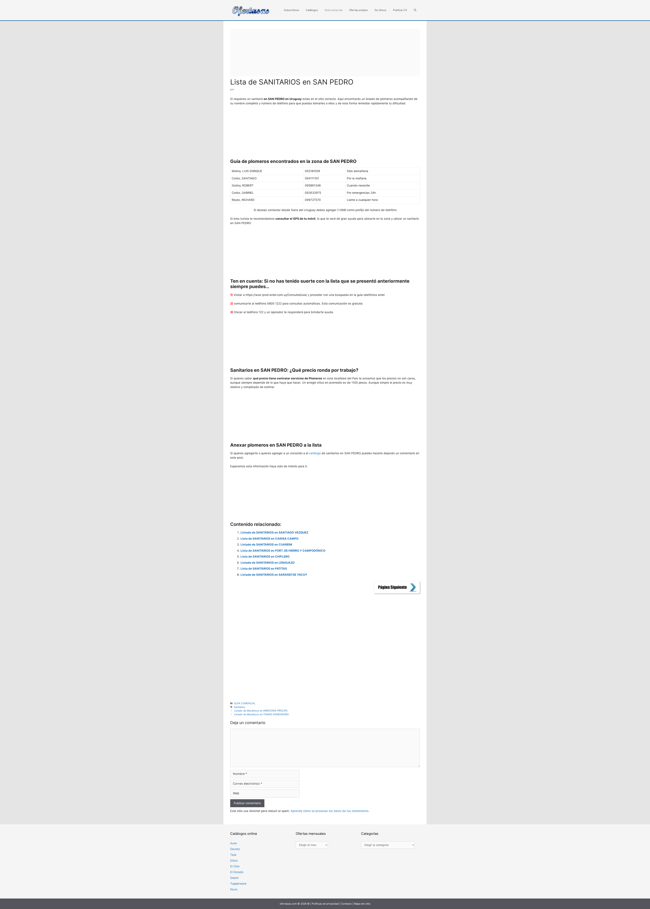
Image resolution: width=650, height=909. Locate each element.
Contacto (346, 903)
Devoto (235, 849)
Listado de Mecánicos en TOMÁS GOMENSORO (261, 714)
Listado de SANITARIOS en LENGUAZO (268, 562)
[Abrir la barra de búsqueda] (415, 10)
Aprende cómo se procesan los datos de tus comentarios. (330, 811)
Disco (234, 860)
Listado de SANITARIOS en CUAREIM (266, 544)
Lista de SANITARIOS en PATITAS (264, 568)
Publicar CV (400, 10)
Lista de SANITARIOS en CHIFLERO (265, 556)
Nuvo (233, 889)
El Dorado (236, 872)
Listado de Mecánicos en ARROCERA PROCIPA (261, 710)
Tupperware (238, 883)
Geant (234, 878)
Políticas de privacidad (325, 903)
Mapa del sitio (362, 903)
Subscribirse (291, 10)
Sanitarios (239, 707)
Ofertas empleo (358, 10)
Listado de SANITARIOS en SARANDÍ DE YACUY (274, 574)
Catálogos (312, 10)
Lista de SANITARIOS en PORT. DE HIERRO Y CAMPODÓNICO (283, 550)
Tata (233, 854)
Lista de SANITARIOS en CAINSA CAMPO (269, 538)
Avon (233, 843)
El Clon (235, 866)
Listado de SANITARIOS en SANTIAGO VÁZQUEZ (274, 532)
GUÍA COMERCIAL (244, 703)
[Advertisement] (325, 52)
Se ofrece (380, 10)
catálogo (315, 453)
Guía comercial (333, 10)
